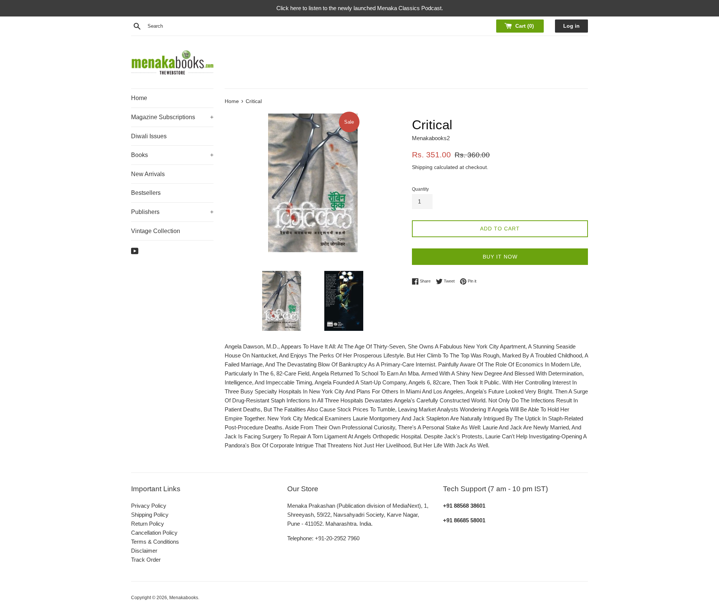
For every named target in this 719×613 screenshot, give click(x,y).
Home (139, 98)
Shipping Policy (150, 514)
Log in (571, 26)
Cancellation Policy (154, 532)
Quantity (420, 189)
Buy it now (500, 257)
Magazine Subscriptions (172, 117)
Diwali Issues (149, 136)
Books (172, 155)
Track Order (146, 559)
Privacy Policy (148, 505)
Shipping (422, 167)
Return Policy (147, 523)
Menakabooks (183, 597)
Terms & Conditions (155, 541)
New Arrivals (148, 174)
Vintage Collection (155, 231)
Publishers (172, 212)
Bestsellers (146, 193)
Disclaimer (144, 550)
